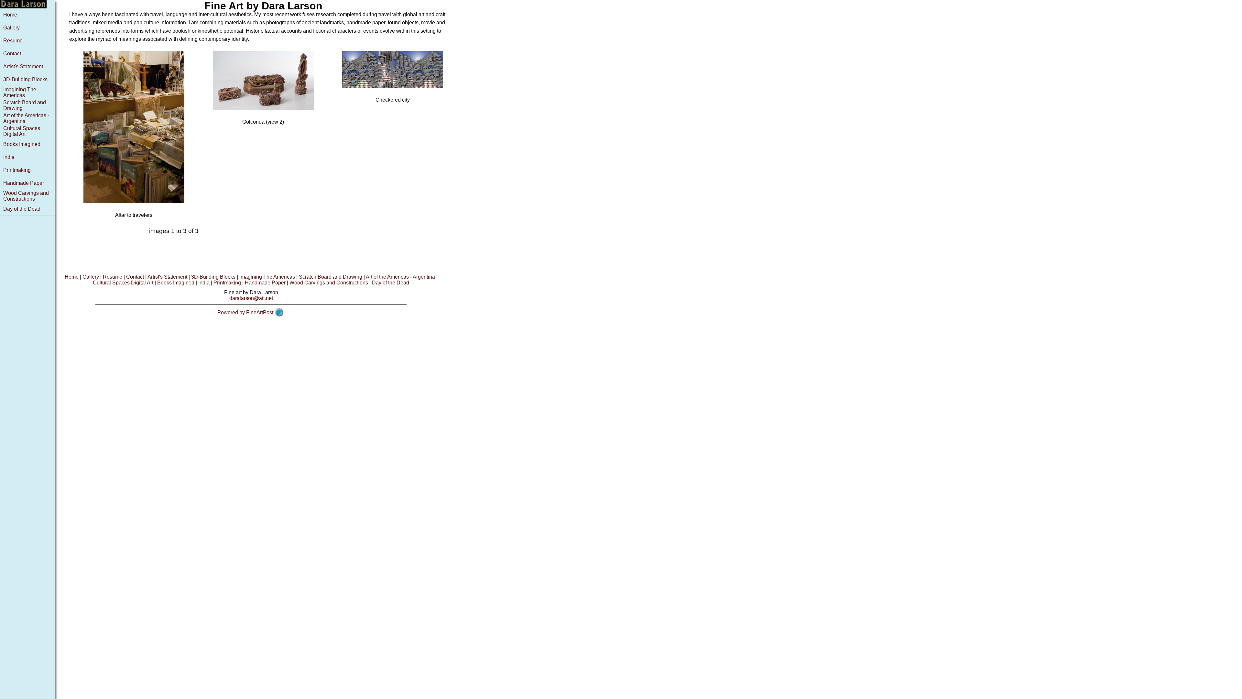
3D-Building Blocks (25, 79)
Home (10, 14)
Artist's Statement (23, 66)
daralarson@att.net (251, 298)
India (9, 157)
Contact (12, 53)
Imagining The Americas (19, 92)
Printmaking (17, 170)
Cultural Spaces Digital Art (21, 131)
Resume (13, 40)
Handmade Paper (23, 183)
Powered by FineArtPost (245, 312)
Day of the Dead (21, 209)
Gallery (11, 27)
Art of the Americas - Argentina (400, 277)
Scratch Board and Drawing (330, 277)
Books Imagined (21, 144)
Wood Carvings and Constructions (26, 196)
